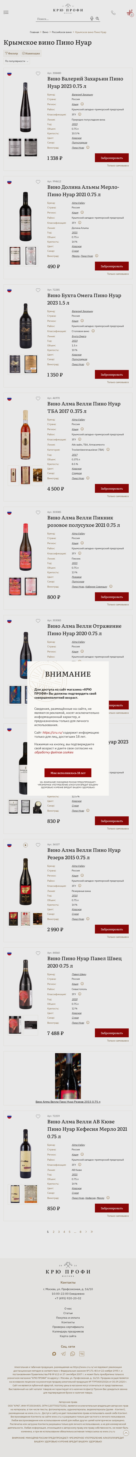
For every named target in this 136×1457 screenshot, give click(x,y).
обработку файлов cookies (53, 752)
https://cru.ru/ (52, 732)
